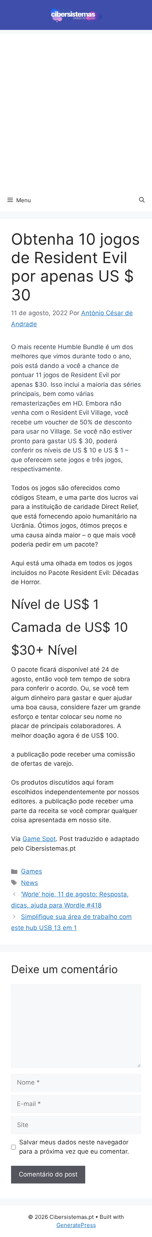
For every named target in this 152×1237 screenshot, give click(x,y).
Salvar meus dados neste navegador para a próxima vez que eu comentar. (74, 1146)
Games (31, 871)
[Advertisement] (76, 110)
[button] (142, 200)
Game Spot (39, 839)
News (29, 882)
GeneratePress (76, 1225)
